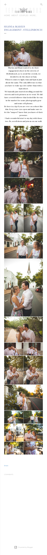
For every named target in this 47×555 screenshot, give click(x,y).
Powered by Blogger (25, 547)
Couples (23, 15)
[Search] (41, 3)
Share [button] (6, 466)
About (14, 15)
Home (7, 15)
